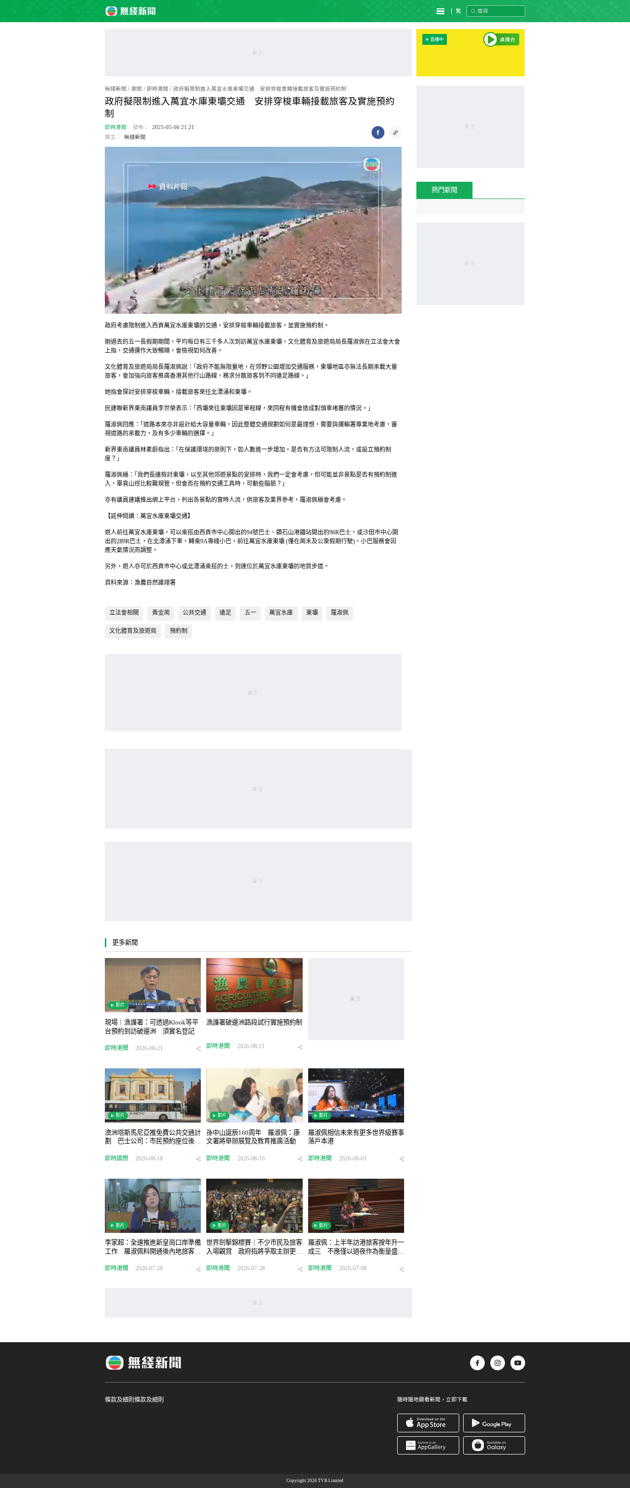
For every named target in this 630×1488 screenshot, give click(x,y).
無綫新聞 (115, 89)
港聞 (136, 89)
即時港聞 (157, 89)
